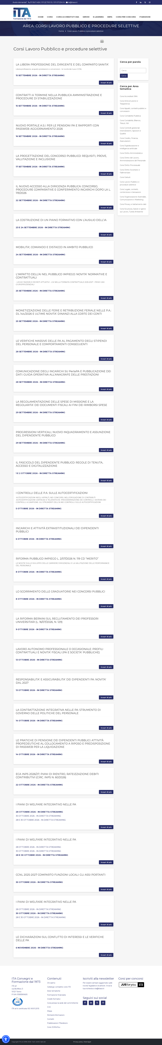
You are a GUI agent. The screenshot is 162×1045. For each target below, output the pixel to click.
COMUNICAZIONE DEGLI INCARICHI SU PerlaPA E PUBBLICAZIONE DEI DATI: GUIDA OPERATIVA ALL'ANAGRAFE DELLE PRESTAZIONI (63, 373)
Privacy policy (78, 1042)
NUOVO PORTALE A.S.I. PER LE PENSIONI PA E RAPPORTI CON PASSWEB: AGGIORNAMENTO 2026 (57, 127)
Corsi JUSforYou (53, 1027)
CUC (49, 1007)
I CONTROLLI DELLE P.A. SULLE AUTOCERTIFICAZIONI (52, 493)
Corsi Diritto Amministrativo (131, 153)
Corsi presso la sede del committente (62, 1003)
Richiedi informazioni (55, 1015)
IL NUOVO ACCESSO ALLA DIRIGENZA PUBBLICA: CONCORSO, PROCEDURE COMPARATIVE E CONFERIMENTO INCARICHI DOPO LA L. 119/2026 (63, 190)
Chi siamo (51, 983)
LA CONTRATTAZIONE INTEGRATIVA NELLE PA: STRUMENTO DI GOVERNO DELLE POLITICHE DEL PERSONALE (58, 711)
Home (40, 17)
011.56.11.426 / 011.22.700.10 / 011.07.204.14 (47, 2)
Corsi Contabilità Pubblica (130, 116)
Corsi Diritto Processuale (130, 165)
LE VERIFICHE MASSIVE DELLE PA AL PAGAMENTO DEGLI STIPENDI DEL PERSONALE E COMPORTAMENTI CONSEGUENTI (61, 342)
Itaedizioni (144, 17)
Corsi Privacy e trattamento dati (133, 204)
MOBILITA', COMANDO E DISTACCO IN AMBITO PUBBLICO (54, 247)
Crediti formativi (53, 999)
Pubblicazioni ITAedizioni (57, 1023)
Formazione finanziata (56, 995)
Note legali (87, 1042)
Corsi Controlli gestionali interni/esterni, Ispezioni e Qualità (130, 131)
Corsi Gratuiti (125, 177)
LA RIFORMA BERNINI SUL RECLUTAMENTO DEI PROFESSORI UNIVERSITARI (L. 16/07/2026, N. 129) (57, 620)
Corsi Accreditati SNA (67, 17)
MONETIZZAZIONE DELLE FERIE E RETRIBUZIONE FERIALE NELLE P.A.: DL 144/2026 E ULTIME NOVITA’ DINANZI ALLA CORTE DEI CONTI (63, 312)
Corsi (50, 17)
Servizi (86, 17)
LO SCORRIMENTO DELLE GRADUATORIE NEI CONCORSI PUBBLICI (60, 591)
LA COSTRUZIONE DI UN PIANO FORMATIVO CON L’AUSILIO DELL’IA (61, 220)
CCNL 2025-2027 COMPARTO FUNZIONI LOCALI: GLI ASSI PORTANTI (60, 874)
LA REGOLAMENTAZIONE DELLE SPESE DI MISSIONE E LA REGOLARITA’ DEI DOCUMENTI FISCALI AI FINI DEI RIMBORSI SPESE (61, 403)
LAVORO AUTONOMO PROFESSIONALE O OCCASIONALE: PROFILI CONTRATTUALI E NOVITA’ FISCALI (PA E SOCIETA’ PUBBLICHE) (59, 650)
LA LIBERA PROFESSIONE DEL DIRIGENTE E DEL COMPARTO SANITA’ (62, 64)
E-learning (98, 17)
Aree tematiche (53, 991)
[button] (5, 1039)
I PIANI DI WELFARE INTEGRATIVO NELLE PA (46, 804)
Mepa (109, 17)
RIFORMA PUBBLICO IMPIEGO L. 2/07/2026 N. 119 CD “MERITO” (57, 558)
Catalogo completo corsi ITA (59, 987)
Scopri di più (106, 83)
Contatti (50, 1019)
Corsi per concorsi (126, 17)
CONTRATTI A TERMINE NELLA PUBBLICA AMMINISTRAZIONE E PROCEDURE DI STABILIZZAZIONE (59, 96)
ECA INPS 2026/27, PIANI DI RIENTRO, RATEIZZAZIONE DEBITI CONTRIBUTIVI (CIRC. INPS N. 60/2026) (57, 775)
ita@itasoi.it (72, 2)
